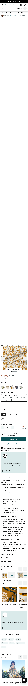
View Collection (7, 470)
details (18, 1)
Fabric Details (6, 404)
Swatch (4, 418)
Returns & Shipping (14, 558)
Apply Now (6, 628)
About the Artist (14, 562)
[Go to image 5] (15, 371)
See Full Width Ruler (14, 369)
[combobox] (19, 8)
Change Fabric (7, 400)
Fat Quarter (19, 414)
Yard (3, 414)
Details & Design (14, 477)
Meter (10, 414)
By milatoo (21, 607)
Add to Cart (13, 439)
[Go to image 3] (13, 371)
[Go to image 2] (12, 371)
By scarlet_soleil (5, 606)
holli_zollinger (14, 15)
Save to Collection (13, 444)
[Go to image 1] (11, 371)
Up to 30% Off (12, 1)
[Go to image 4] (14, 371)
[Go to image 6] (16, 371)
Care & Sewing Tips (14, 554)
